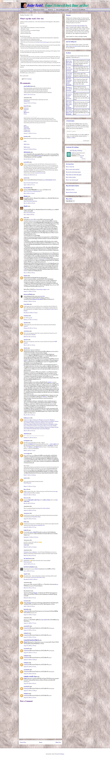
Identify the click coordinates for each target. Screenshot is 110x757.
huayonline (26, 609)
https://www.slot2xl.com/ (29, 212)
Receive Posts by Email (71, 192)
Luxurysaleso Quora (42, 425)
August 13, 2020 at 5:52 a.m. (30, 291)
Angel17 (26, 574)
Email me (50, 9)
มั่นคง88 (26, 196)
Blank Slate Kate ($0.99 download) (69, 62)
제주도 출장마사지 (54, 444)
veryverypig (26, 453)
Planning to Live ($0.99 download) (69, 89)
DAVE (25, 521)
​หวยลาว (25, 678)
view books (83, 158)
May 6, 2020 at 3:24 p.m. (29, 193)
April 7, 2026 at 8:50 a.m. (29, 606)
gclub (25, 111)
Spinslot (25, 275)
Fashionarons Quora (28, 420)
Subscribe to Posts (70, 189)
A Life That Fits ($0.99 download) (69, 75)
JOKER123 (26, 360)
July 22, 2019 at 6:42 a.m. (29, 159)
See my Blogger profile (62, 9)
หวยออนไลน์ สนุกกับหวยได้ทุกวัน (31, 640)
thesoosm (26, 498)
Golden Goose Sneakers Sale (33, 428)
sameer (25, 478)
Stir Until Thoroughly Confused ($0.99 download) (69, 81)
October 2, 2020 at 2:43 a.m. (30, 301)
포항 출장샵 (50, 445)
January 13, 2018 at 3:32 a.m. (30, 133)
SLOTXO (43, 296)
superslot (26, 322)
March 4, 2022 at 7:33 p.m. (29, 450)
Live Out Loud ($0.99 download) (69, 69)
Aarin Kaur (26, 331)
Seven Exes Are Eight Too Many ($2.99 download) (69, 112)
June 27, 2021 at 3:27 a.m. (29, 430)
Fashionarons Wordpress (38, 420)
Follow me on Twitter (38, 9)
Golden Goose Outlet (37, 424)
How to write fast (70, 166)
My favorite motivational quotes (73, 172)
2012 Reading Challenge (76, 150)
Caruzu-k (26, 600)
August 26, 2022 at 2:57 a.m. (30, 527)
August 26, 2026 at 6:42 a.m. (30, 673)
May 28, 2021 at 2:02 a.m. (29, 415)
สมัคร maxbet (27, 147)
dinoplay (35, 593)
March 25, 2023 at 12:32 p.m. (30, 547)
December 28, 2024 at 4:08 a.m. (30, 579)
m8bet (25, 125)
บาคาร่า (32, 219)
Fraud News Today (37, 516)
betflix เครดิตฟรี (33, 532)
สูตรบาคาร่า (26, 112)
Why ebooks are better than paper (73, 174)
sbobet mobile (27, 128)
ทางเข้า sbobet (27, 131)
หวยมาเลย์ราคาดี (45, 619)
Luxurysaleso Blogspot (45, 428)
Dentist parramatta (28, 562)
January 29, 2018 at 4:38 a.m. (30, 149)
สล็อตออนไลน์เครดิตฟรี (37, 299)
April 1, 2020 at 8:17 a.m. (29, 184)
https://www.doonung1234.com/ (31, 182)
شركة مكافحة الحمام (28, 86)
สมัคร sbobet (27, 144)
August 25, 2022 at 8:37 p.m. (30, 518)
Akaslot (25, 348)
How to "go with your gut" (72, 180)
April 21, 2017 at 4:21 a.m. (29, 94)
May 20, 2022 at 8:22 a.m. (29, 503)
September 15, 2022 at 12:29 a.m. (31, 537)
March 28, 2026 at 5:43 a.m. (30, 597)
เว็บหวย (25, 642)
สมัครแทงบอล (27, 152)
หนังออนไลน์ (27, 101)
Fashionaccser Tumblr (49, 427)
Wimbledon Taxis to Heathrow (30, 552)
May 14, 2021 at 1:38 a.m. (29, 345)
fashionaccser (27, 418)
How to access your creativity (72, 169)
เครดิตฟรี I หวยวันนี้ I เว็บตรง (30, 676)
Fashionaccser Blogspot (29, 421)
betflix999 (26, 530)
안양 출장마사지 (31, 444)
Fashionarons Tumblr (39, 421)
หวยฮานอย (26, 545)
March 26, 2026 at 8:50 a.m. (30, 588)
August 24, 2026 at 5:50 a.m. (30, 637)
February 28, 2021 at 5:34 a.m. (30, 328)
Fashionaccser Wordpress (48, 424)
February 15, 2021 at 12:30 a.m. (31, 319)
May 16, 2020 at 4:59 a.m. (29, 203)
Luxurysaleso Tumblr (51, 425)
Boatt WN (26, 106)
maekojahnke (27, 440)
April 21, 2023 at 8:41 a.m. (29, 564)
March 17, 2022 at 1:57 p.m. (30, 486)
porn (57, 584)
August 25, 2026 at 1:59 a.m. (30, 645)
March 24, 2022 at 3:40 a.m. (30, 494)
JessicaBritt (26, 162)
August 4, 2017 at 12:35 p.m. (30, 103)
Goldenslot (26, 108)
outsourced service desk (40, 173)
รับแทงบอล (26, 127)
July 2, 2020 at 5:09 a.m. (29, 214)
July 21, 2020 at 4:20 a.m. (29, 272)
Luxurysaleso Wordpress (49, 420)
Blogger (62, 754)
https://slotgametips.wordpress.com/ (41, 289)
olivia (25, 217)
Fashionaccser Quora (28, 424)
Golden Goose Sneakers (32, 425)
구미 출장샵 (29, 447)
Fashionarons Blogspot (29, 427)
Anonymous (26, 513)
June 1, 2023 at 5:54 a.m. (29, 571)
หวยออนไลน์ (27, 611)
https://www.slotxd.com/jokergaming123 (33, 191)
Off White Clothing (30, 422)
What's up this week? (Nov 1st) (32, 18)
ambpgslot (26, 633)
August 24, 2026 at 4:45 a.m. (30, 630)
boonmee (26, 136)
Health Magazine (27, 483)
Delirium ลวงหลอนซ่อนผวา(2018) (48, 180)
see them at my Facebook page (42, 42)
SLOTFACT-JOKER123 (29, 567)
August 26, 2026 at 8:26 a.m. (30, 683)
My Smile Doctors (28, 558)
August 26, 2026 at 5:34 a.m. (30, 666)
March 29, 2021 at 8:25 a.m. (30, 336)
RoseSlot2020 (27, 187)
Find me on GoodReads (78, 9)
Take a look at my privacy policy (73, 46)
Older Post (58, 742)
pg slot (30, 317)
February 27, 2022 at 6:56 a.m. (30, 437)
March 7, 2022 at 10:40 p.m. (30, 475)
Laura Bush (26, 304)
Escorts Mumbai (32, 334)
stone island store (49, 422)
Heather (73, 152)
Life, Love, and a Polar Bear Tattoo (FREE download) (69, 104)
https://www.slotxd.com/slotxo (30, 201)
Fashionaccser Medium (49, 421)
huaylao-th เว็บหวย (28, 294)
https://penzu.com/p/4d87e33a (38, 525)
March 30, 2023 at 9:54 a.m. (30, 555)
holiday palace (27, 130)
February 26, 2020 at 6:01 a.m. (30, 174)
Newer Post (23, 742)
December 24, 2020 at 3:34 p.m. (31, 312)
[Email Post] (22, 78)
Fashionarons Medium (40, 422)
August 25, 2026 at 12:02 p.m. (30, 659)
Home (40, 742)
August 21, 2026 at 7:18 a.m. (30, 623)
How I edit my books (71, 177)
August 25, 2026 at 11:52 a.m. (30, 652)
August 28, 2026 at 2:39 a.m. (30, 697)
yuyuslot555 (26, 626)
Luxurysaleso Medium (39, 427)
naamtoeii (26, 315)
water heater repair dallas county (38, 577)
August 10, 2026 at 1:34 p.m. (30, 614)
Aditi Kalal (26, 433)
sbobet (25, 114)
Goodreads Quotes (86, 140)
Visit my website (25, 9)
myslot (25, 178)
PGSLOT (37, 569)
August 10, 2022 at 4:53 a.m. (30, 510)
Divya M (26, 489)
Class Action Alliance (45, 508)
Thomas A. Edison (71, 137)
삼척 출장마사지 (37, 447)
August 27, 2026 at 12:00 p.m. (30, 690)
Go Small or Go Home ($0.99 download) (69, 96)
